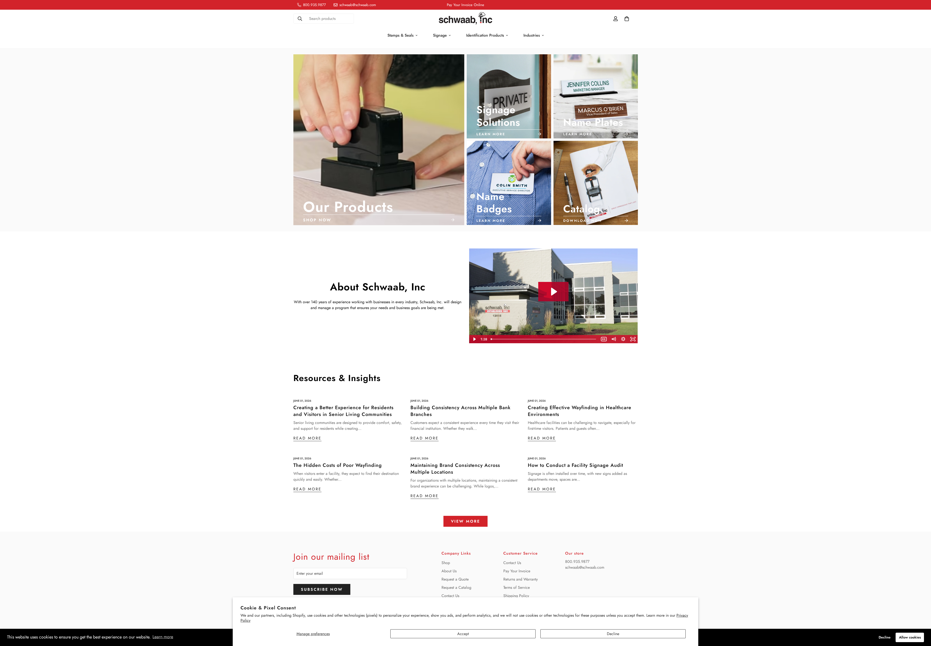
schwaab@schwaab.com (584, 567)
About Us (449, 571)
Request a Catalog (456, 587)
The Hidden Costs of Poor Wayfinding (337, 465)
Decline (613, 634)
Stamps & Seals (400, 35)
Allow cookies (910, 637)
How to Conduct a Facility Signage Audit (575, 465)
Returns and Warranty (520, 579)
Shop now (317, 220)
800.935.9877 (577, 561)
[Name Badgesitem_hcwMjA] (509, 183)
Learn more (162, 637)
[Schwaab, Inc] (465, 19)
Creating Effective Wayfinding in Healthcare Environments (579, 411)
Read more (307, 438)
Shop (445, 563)
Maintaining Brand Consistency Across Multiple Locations (455, 469)
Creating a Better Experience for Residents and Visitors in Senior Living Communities (343, 411)
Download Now (582, 220)
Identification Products (485, 35)
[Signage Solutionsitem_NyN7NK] (509, 96)
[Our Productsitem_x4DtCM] (378, 139)
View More (465, 521)
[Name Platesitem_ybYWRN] (596, 96)
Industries (531, 35)
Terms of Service (516, 587)
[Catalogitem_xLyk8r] (596, 183)
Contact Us (450, 595)
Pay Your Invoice (516, 571)
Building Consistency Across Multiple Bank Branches (460, 411)
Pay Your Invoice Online (465, 5)
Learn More (490, 134)
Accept (463, 634)
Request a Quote (455, 579)
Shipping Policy (516, 595)
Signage (440, 35)
